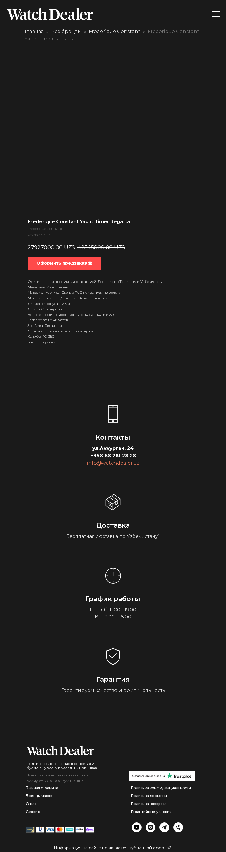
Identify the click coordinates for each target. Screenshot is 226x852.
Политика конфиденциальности (161, 788)
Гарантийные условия (151, 811)
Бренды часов (39, 796)
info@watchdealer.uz (113, 463)
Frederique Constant (114, 31)
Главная (34, 31)
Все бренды (66, 31)
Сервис (33, 811)
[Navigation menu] (216, 14)
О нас (31, 804)
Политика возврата (149, 804)
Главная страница (42, 788)
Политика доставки (149, 796)
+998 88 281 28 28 (113, 455)
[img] (60, 750)
